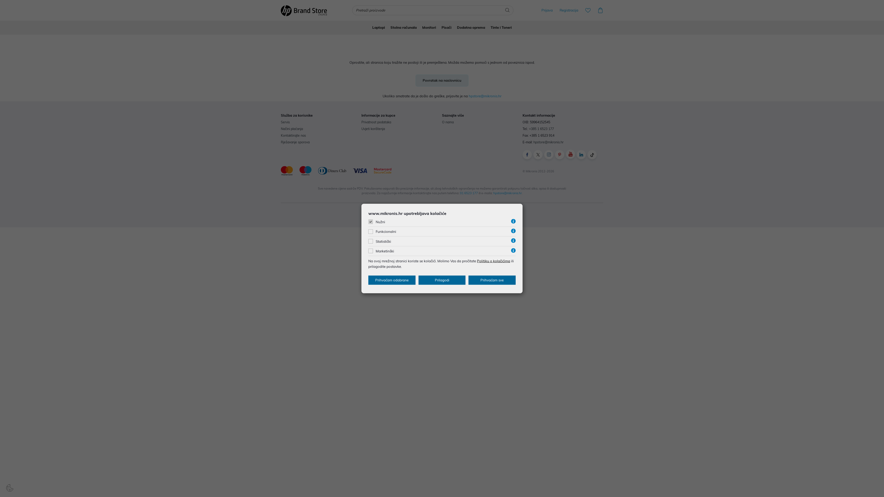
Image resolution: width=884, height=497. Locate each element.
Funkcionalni (386, 231)
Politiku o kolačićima (493, 261)
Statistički (383, 241)
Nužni (380, 222)
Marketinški (385, 251)
